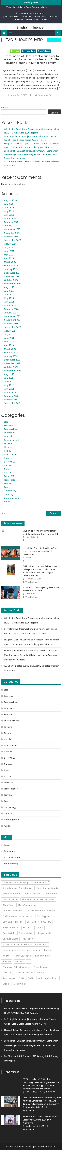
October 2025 (11, 236)
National (19, 19)
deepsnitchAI (44, 933)
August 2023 (10, 330)
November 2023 (12, 320)
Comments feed (12, 857)
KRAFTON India (42, 955)
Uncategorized (11, 498)
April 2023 (9, 345)
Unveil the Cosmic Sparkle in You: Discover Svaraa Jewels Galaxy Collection (40, 551)
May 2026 (9, 211)
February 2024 (11, 309)
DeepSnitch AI (26, 933)
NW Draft (8, 472)
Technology (10, 490)
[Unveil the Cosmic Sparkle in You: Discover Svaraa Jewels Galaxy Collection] (10, 553)
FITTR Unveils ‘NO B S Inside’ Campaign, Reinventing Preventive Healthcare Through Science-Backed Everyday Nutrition (41, 1084)
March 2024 (10, 305)
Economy (9, 432)
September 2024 (12, 283)
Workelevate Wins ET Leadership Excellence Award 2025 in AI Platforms (40, 1119)
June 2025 (9, 251)
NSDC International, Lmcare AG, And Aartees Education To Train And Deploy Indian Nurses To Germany (42, 1100)
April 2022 (9, 388)
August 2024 (10, 287)
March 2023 (10, 349)
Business (15, 51)
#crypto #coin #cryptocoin (17, 888)
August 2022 (10, 374)
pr (29, 961)
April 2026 (9, 214)
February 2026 (11, 222)
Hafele (47, 950)
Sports (7, 487)
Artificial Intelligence (13, 910)
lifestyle (7, 961)
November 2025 (12, 233)
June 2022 (9, 381)
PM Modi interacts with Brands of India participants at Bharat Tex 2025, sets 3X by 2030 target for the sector (40, 571)
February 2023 (11, 352)
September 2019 (12, 403)
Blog (6, 421)
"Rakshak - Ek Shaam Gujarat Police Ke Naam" (26, 882)
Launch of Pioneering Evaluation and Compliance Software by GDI (40, 532)
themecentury (50, 1146)
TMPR (30, 978)
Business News (11, 16)
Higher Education (22, 955)
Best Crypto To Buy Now (39, 921)
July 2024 (9, 291)
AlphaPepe (8, 905)
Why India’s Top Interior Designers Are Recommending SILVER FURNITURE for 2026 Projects (31, 620)
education (27, 938)
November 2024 (12, 276)
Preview (8, 483)
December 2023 (12, 316)
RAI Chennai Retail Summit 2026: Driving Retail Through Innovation (31, 668)
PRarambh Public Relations (16, 967)
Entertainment (40, 16)
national (19, 961)
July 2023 (8, 334)
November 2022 (12, 363)
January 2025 (11, 269)
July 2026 (9, 204)
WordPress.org (11, 863)
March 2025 (10, 262)
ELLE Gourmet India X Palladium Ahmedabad (25, 944)
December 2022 (12, 359)
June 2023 (9, 338)
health (6, 955)
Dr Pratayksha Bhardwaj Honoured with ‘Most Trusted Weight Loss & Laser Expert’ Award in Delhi (30, 631)
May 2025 (9, 254)
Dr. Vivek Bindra (10, 938)
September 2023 (12, 327)
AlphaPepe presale (27, 905)
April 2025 (9, 258)
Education (26, 16)
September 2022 (12, 370)
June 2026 (9, 207)
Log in (7, 845)
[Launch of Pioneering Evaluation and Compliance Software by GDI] (10, 535)
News (6, 469)
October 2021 (10, 399)
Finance (8, 447)
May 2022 (9, 385)
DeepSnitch (9, 933)
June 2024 (9, 294)
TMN (21, 978)
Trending (8, 494)
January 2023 (11, 356)
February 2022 (11, 396)
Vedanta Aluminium (48, 978)
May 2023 (9, 341)
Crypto (39, 927)
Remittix (7, 972)
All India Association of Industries (38, 899)
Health (7, 450)
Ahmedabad (51, 893)
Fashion (8, 443)
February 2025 (11, 265)
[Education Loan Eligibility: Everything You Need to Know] (10, 592)
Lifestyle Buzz (10, 461)
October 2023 (11, 323)
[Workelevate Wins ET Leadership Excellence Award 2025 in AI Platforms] (10, 1120)
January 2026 (11, 225)
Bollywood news (11, 927)
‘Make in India (20, 983)
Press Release (32, 19)
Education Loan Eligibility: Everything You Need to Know (41, 589)
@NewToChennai (11, 893)
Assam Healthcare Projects (41, 910)
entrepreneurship (31, 950)
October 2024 (11, 280)
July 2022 (8, 377)
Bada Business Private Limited (17, 916)
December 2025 (12, 229)
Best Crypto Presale (12, 921)
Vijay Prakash (31, 582)
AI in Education (10, 899)
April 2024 (9, 301)
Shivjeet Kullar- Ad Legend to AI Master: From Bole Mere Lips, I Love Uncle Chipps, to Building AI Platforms (31, 642)
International (10, 454)
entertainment (10, 950)
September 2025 (12, 240)
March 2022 (10, 392)
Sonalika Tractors (24, 972)
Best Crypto (43, 916)
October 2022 (11, 367)
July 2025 (8, 247)
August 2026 (10, 200)
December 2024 (12, 272)
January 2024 (11, 312)
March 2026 (10, 218)
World (44, 19)
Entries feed (10, 851)
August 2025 (10, 243)
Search (4, 107)
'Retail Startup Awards (47, 888)
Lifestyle (53, 16)
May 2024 (9, 298)
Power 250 (9, 476)
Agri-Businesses (32, 893)
